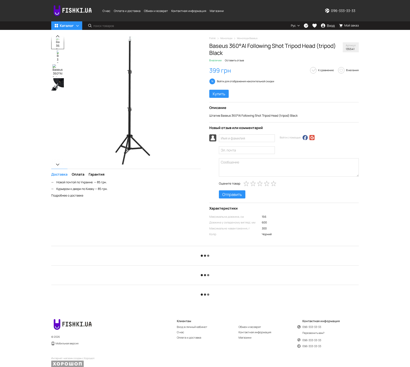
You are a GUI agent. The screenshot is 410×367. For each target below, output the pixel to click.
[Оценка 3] (260, 183)
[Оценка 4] (267, 183)
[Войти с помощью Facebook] (305, 137)
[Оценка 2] (253, 183)
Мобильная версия (67, 343)
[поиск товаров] (89, 25)
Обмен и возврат (156, 11)
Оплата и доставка (127, 11)
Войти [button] (220, 81)
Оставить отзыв (234, 60)
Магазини (217, 11)
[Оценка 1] (247, 183)
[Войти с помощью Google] (312, 137)
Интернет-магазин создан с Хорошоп (72, 358)
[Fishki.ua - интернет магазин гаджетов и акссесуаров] (72, 324)
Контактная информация (188, 11)
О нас (106, 11)
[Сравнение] (306, 25)
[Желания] (314, 25)
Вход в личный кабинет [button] (192, 327)
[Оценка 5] (274, 183)
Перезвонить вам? (313, 333)
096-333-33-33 (343, 10)
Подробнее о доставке (67, 195)
